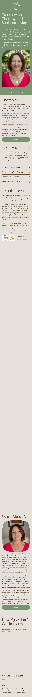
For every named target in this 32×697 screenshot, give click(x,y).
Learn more (16, 139)
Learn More (16, 607)
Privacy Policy (5, 679)
